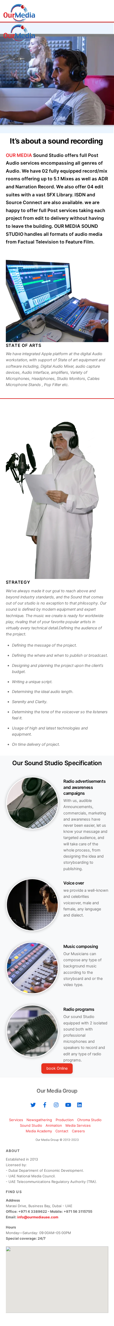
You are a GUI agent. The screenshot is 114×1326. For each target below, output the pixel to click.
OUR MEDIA (19, 155)
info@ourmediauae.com (37, 1217)
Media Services (78, 1125)
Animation (54, 1125)
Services (16, 1120)
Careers (78, 1131)
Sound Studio (31, 1125)
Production (65, 1120)
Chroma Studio (89, 1120)
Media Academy (39, 1131)
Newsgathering (39, 1120)
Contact (61, 1131)
